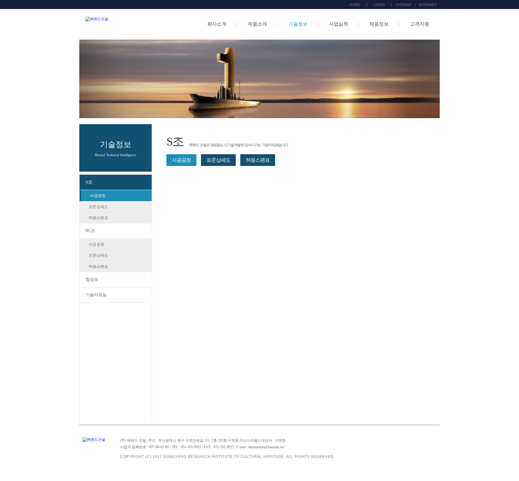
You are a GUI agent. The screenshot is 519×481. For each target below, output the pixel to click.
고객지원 (419, 23)
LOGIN (379, 5)
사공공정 (98, 195)
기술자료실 (96, 295)
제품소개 (257, 23)
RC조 (90, 230)
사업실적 (338, 23)
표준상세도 (98, 206)
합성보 (92, 279)
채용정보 (379, 23)
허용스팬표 (98, 218)
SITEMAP (403, 5)
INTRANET (428, 5)
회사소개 (216, 23)
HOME (354, 5)
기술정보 (298, 23)
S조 (89, 182)
